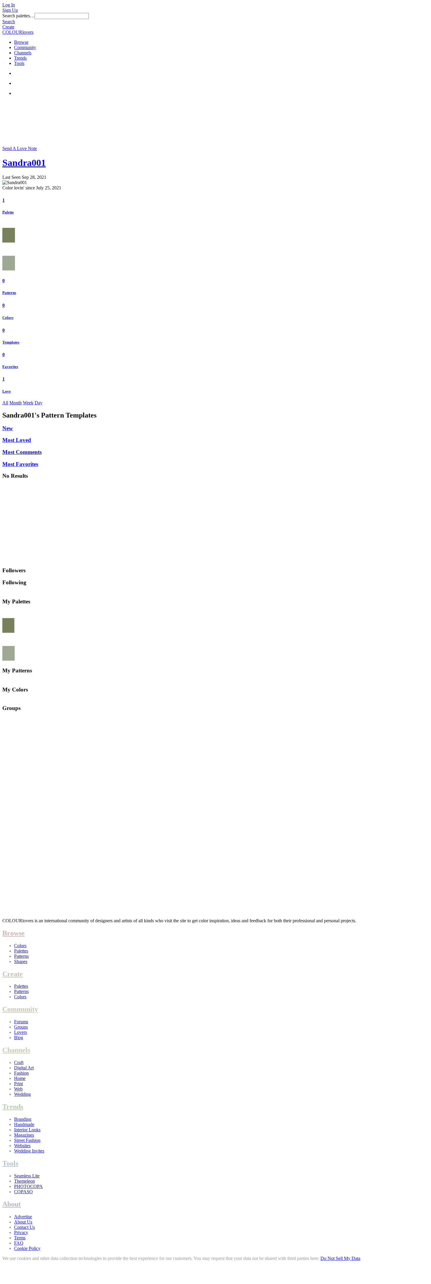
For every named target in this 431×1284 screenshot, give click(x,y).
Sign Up (10, 10)
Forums (21, 1021)
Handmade (24, 1124)
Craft (18, 1062)
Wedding (22, 1094)
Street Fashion (27, 1140)
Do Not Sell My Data (340, 1258)
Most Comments (22, 452)
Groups (21, 1026)
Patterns (9, 292)
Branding (22, 1119)
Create (8, 26)
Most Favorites (20, 464)
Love (6, 391)
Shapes (20, 961)
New (7, 428)
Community (25, 47)
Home (20, 1078)
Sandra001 (24, 162)
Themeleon (24, 1181)
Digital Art (24, 1067)
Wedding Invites (29, 1150)
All (5, 402)
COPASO (23, 1191)
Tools (19, 63)
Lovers (20, 1032)
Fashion (21, 1073)
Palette (8, 212)
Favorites (10, 366)
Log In (8, 4)
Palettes (21, 950)
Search (8, 21)
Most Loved (16, 440)
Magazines (24, 1134)
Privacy (21, 1232)
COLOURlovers (17, 32)
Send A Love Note (19, 148)
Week (28, 402)
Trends (20, 57)
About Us (23, 1221)
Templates (10, 342)
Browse (21, 42)
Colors (7, 317)
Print (18, 1083)
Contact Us (24, 1227)
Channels (22, 52)
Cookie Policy (27, 1248)
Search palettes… (18, 15)
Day (39, 402)
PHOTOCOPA (28, 1186)
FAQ (18, 1243)
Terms (20, 1237)
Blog (18, 1037)
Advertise (23, 1216)
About (11, 1204)
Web (18, 1088)
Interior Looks (27, 1129)
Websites (22, 1145)
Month (15, 402)
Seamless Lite (27, 1175)
